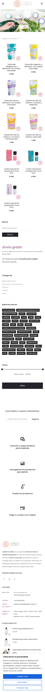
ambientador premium (9, 314)
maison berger (7, 335)
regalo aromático (9, 349)
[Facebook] (4, 579)
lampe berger (31, 328)
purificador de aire (16, 346)
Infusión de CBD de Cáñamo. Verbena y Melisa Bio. (33, 102)
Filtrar (22, 385)
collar (38, 317)
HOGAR (4, 290)
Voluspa (12, 353)
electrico (24, 321)
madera (36, 332)
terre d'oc (21, 349)
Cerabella (6, 317)
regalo (38, 346)
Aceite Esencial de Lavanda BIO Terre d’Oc (11, 205)
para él (22, 342)
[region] (22, 673)
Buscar (10, 234)
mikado (18, 339)
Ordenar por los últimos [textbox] (9, 39)
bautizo (21, 314)
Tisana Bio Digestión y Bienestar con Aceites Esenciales (33, 66)
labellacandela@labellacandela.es (25, 604)
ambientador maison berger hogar (28, 310)
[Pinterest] (9, 579)
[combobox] (10, 38)
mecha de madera (8, 339)
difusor (15, 321)
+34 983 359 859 (19, 600)
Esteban (5, 324)
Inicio (10, 24)
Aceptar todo (22, 676)
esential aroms (34, 321)
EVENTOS (5, 287)
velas (4, 353)
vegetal (37, 349)
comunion (6, 321)
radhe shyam (29, 346)
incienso (28, 324)
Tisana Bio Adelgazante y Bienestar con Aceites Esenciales (12, 67)
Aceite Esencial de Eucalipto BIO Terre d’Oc (33, 171)
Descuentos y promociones (12, 284)
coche (24, 317)
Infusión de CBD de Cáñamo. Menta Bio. (33, 136)
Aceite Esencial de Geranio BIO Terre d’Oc (11, 171)
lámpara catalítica (9, 332)
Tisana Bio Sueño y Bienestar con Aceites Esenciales (12, 102)
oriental (5, 342)
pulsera (5, 346)
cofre (31, 317)
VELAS (4, 293)
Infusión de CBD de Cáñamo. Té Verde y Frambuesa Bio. (11, 137)
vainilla (29, 349)
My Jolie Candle (28, 339)
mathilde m (34, 335)
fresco (20, 324)
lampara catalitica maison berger (13, 328)
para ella (14, 342)
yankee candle (32, 353)
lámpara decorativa (24, 332)
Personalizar (22, 682)
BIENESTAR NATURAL (9, 281)
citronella (15, 317)
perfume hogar (32, 342)
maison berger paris (21, 335)
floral (13, 324)
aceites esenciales (8, 310)
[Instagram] (15, 579)
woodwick (21, 353)
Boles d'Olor (31, 314)
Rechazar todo (22, 688)
